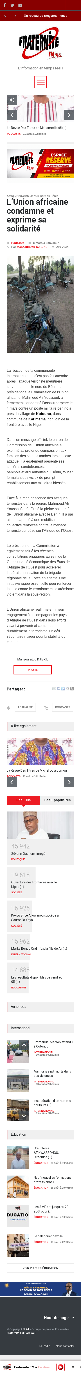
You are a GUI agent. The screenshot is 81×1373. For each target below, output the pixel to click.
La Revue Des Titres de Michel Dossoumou (37, 770)
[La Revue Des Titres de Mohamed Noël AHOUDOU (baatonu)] (40, 108)
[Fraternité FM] (41, 57)
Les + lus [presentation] (23, 800)
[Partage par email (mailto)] (54, 689)
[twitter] (12, 5)
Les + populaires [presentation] (57, 800)
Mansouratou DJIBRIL (32, 247)
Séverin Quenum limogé (28, 853)
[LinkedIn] (63, 689)
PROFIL (33, 670)
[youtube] (20, 5)
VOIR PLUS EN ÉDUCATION (40, 1268)
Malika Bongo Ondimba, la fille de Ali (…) (39, 948)
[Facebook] (58, 689)
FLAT (26, 1329)
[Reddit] (67, 689)
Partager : (16, 689)
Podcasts (17, 243)
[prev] (12, 115)
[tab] (23, 802)
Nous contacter (65, 1346)
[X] (72, 689)
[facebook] (4, 5)
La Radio (44, 1346)
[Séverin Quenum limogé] (40, 825)
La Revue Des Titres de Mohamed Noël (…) (36, 128)
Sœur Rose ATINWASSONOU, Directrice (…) (46, 1152)
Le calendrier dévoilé (48, 1236)
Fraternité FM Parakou (21, 1333)
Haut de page (56, 1317)
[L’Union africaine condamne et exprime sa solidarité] (40, 304)
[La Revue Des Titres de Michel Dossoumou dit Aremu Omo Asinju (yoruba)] (40, 751)
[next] (69, 115)
